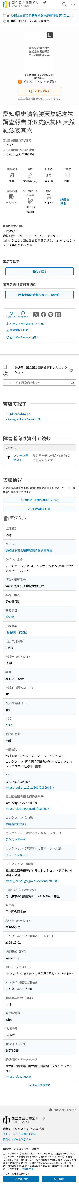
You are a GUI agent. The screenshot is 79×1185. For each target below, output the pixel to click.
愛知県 (9, 617)
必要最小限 (21, 1179)
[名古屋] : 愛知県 (16, 632)
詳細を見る (64, 201)
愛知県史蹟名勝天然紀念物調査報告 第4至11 (40, 15)
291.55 (9, 725)
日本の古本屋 (17, 414)
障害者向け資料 (15, 824)
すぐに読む (41, 91)
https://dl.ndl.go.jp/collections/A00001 (31, 881)
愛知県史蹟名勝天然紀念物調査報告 (28, 550)
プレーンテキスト (20, 457)
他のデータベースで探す (24, 337)
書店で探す (39, 271)
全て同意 (59, 1179)
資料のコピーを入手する (17, 1139)
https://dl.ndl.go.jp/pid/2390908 (27, 808)
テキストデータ (15, 839)
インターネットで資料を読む (19, 1134)
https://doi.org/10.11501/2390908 (28, 787)
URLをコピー (22, 316)
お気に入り (11, 316)
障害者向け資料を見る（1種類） (39, 294)
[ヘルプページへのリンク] (43, 76)
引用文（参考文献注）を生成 (27, 323)
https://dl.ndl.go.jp (18, 1076)
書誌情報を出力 (19, 330)
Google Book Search (22, 419)
